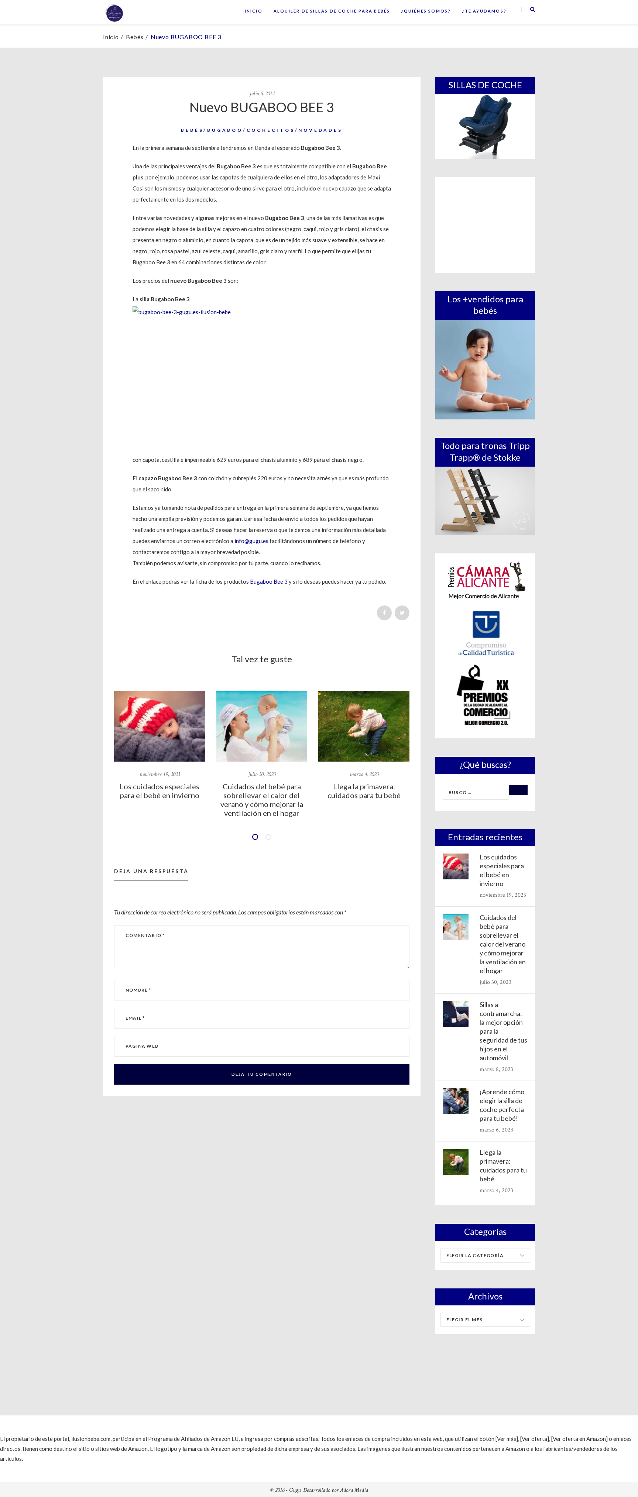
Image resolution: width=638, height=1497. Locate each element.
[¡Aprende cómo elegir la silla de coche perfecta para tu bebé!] (456, 1101)
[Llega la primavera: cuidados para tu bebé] (363, 726)
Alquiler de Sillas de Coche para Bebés (332, 10)
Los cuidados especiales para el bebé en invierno (159, 791)
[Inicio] (114, 12)
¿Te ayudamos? (484, 10)
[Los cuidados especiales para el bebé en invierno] (159, 726)
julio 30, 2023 (261, 774)
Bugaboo (225, 130)
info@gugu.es (251, 541)
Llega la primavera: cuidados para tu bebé (364, 791)
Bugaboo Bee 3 (269, 581)
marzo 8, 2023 (496, 1069)
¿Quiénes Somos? (426, 10)
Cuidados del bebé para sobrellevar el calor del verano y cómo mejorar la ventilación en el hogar (261, 799)
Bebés (135, 36)
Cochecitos (271, 130)
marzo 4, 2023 (364, 774)
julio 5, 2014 (262, 93)
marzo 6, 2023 (496, 1130)
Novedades (320, 130)
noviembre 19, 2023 (160, 774)
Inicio (254, 10)
